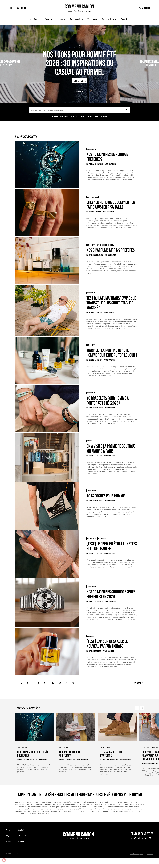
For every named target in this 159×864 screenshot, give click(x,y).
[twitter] (18, 8)
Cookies (150, 854)
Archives (9, 841)
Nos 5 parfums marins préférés (110, 250)
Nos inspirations (76, 19)
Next (142, 708)
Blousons (82, 116)
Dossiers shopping (20, 55)
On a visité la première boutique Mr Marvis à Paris (110, 448)
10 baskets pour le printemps (70, 754)
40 (73, 682)
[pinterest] (14, 8)
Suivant (137, 682)
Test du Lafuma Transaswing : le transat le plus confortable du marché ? (111, 303)
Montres (104, 116)
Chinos (96, 116)
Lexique (21, 841)
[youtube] (22, 8)
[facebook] (7, 8)
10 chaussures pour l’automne (111, 754)
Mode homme (35, 19)
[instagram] (11, 8)
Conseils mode (142, 55)
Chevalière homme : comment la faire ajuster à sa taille (110, 205)
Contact (21, 830)
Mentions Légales (136, 854)
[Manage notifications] (4, 860)
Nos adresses (92, 19)
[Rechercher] (126, 110)
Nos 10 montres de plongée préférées (107, 157)
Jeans (90, 116)
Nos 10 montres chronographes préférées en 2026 (110, 594)
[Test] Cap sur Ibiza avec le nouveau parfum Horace (107, 644)
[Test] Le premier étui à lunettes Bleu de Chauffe (111, 546)
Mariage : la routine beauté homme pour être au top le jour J (111, 353)
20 (60, 682)
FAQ (7, 835)
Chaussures (64, 116)
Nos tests (62, 19)
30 (66, 682)
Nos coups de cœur (109, 19)
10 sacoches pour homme (105, 496)
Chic (135, 55)
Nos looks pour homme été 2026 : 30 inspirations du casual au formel (79, 63)
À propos (9, 830)
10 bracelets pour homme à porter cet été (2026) (107, 401)
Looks (79, 46)
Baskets (55, 116)
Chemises (74, 116)
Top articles (125, 19)
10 (53, 682)
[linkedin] (25, 8)
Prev (137, 708)
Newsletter (147, 8)
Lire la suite (18, 71)
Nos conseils (49, 19)
